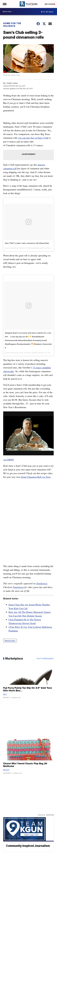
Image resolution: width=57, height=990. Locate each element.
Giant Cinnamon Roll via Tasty (36, 476)
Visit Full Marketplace (45, 658)
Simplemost (41, 583)
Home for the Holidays (12, 24)
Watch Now (49, 4)
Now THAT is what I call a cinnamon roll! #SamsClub (27, 243)
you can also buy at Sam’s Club (33, 137)
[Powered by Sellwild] (50, 815)
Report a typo (10, 641)
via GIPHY (8, 459)
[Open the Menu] (4, 4)
